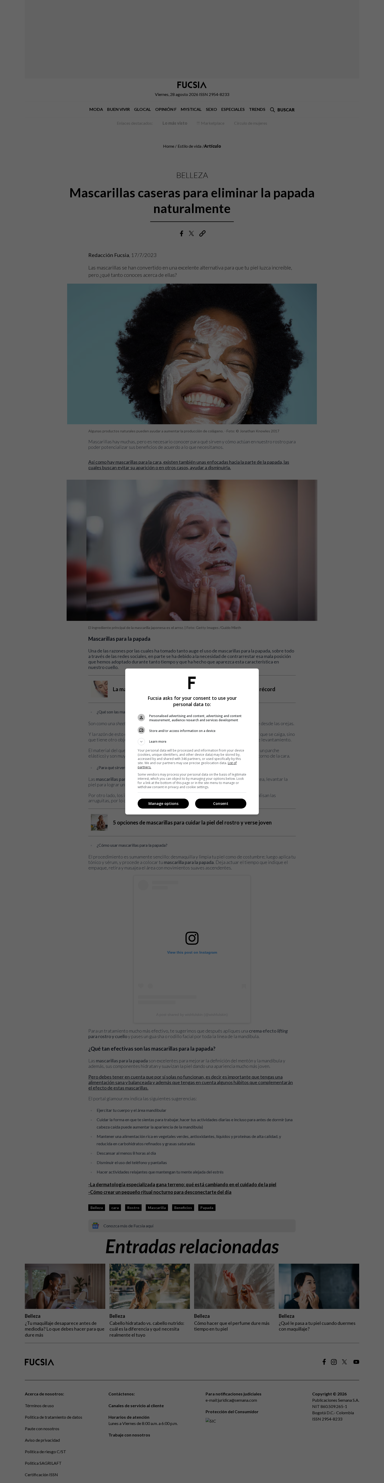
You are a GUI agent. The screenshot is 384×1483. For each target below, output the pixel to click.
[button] (192, 741)
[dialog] (192, 741)
